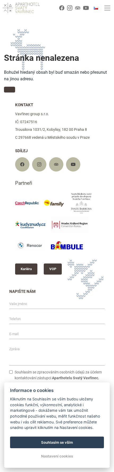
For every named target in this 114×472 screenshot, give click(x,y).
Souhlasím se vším (57, 442)
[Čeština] (96, 8)
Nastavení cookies (57, 456)
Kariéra (26, 269)
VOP (52, 269)
